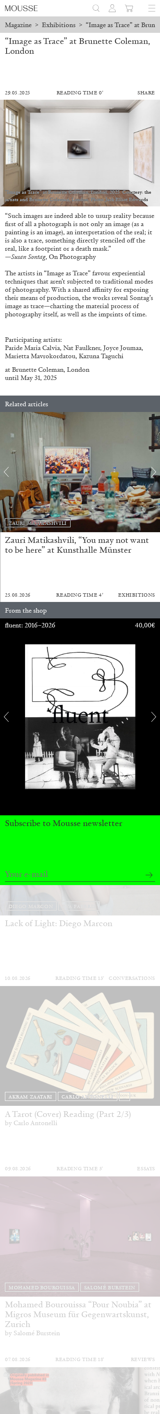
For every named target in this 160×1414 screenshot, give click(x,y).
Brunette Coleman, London (50, 369)
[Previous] (6, 472)
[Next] (154, 472)
